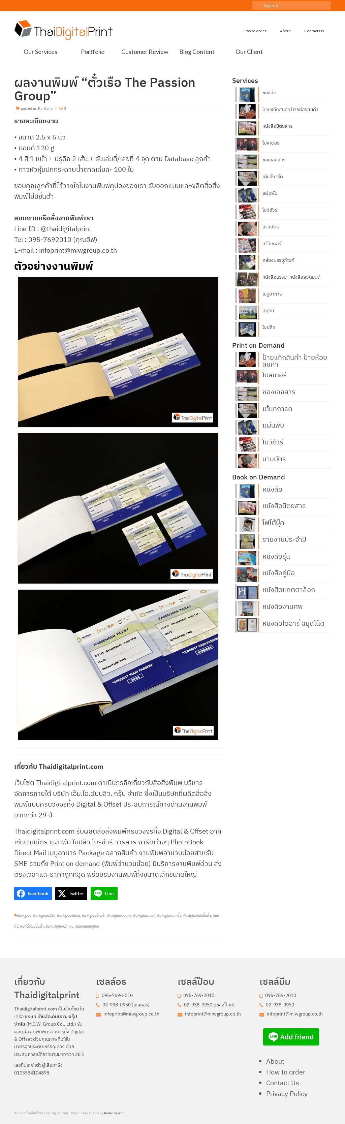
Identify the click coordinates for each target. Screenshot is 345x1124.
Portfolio (45, 108)
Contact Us (282, 1082)
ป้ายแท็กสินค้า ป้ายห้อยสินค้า (290, 109)
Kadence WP (113, 1113)
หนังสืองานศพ (282, 606)
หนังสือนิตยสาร (277, 126)
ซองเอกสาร (273, 160)
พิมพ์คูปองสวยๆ (144, 915)
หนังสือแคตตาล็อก (288, 589)
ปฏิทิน (268, 311)
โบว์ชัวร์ (269, 210)
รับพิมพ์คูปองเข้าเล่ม (59, 926)
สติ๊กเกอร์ (271, 244)
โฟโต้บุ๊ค (273, 522)
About (275, 1061)
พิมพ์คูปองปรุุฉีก (44, 915)
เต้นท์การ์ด (272, 177)
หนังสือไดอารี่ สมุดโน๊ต (293, 623)
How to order (285, 1071)
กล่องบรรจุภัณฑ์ (278, 260)
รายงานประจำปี (284, 539)
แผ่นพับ (270, 193)
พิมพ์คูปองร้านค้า (93, 915)
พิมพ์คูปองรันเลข (68, 915)
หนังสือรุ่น (276, 556)
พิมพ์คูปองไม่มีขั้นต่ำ (197, 915)
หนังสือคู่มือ (278, 572)
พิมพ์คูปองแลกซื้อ (169, 915)
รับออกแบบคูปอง (87, 926)
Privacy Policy (287, 1093)
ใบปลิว (268, 327)
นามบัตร (270, 227)
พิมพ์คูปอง (24, 915)
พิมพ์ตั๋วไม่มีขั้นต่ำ (32, 926)
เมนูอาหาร (272, 294)
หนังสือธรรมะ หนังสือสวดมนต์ (291, 277)
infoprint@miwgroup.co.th (130, 1014)
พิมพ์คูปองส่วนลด (119, 915)
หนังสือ (269, 93)
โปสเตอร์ (270, 143)
